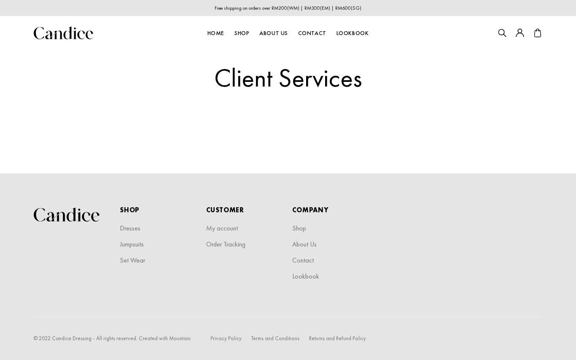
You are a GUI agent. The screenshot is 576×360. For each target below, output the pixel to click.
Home (215, 33)
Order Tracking (225, 244)
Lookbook (352, 33)
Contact (312, 33)
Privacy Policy (226, 338)
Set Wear (132, 260)
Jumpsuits (132, 244)
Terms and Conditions (275, 338)
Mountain (180, 338)
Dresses (130, 228)
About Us (273, 33)
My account (222, 228)
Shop (241, 33)
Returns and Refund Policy (337, 338)
